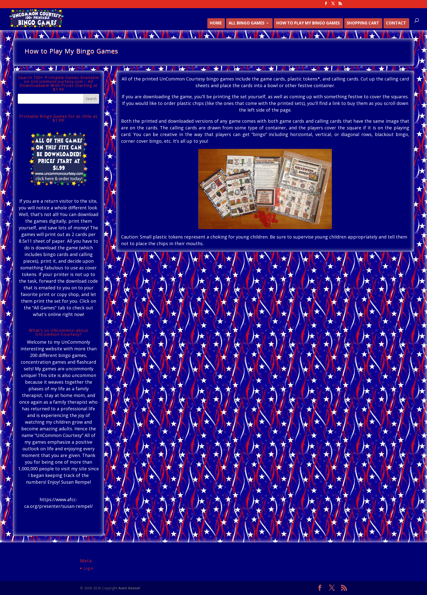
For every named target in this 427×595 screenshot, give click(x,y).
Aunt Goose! (129, 588)
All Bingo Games (246, 23)
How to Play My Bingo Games (308, 23)
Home (216, 23)
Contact (396, 23)
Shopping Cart (363, 23)
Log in (88, 568)
